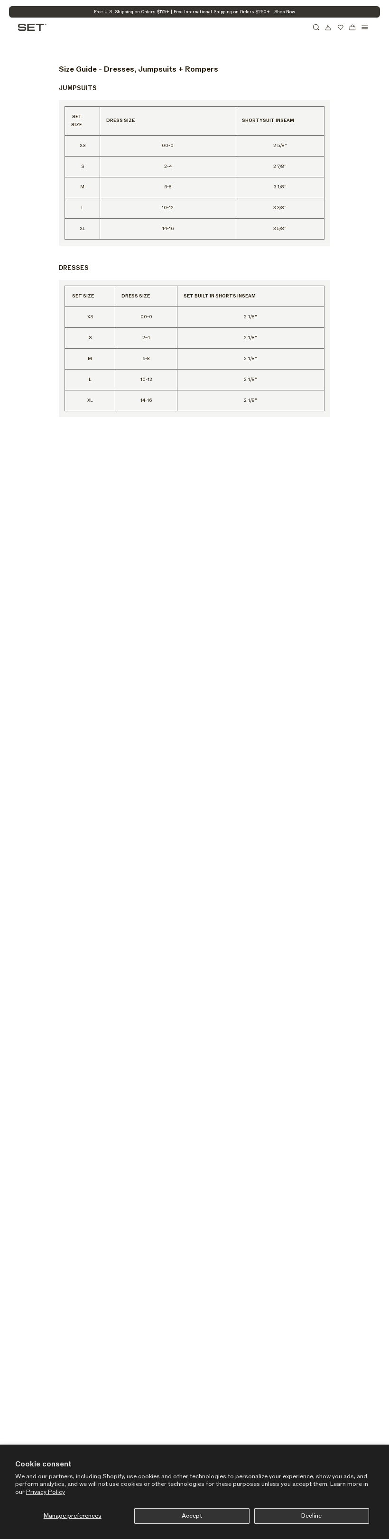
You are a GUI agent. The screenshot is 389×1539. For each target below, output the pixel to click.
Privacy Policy (45, 1492)
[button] (316, 27)
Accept (192, 1516)
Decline (311, 1516)
